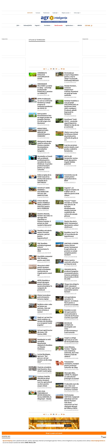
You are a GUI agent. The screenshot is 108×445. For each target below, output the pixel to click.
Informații (76, 13)
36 (61, 69)
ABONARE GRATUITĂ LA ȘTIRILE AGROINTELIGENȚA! (54, 421)
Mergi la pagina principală (54, 433)
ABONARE (30, 13)
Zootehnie (47, 25)
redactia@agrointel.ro (98, 441)
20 (51, 69)
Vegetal (37, 25)
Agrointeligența (7, 441)
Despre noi (6, 436)
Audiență (55, 13)
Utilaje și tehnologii (37, 40)
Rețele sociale (65, 13)
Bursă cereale (58, 25)
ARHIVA (80, 25)
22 (56, 69)
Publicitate (46, 13)
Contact (38, 13)
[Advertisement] (54, 5)
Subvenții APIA (28, 25)
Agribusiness (69, 25)
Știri (18, 25)
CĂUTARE (87, 25)
